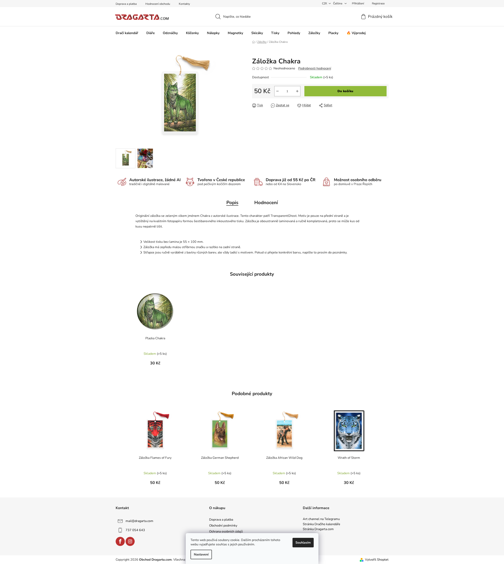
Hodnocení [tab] (266, 202)
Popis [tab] (232, 202)
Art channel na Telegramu (321, 519)
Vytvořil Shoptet (377, 559)
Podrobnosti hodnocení (314, 68)
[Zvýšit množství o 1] (297, 91)
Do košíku (345, 91)
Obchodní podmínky (223, 525)
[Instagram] (130, 541)
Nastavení (201, 554)
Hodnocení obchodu (157, 4)
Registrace (378, 3)
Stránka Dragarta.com (318, 529)
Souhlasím (303, 542)
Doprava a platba (126, 4)
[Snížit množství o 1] (277, 91)
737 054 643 (135, 530)
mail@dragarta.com (139, 521)
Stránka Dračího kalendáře (321, 524)
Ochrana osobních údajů (226, 531)
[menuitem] (127, 33)
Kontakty (184, 4)
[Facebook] (120, 541)
